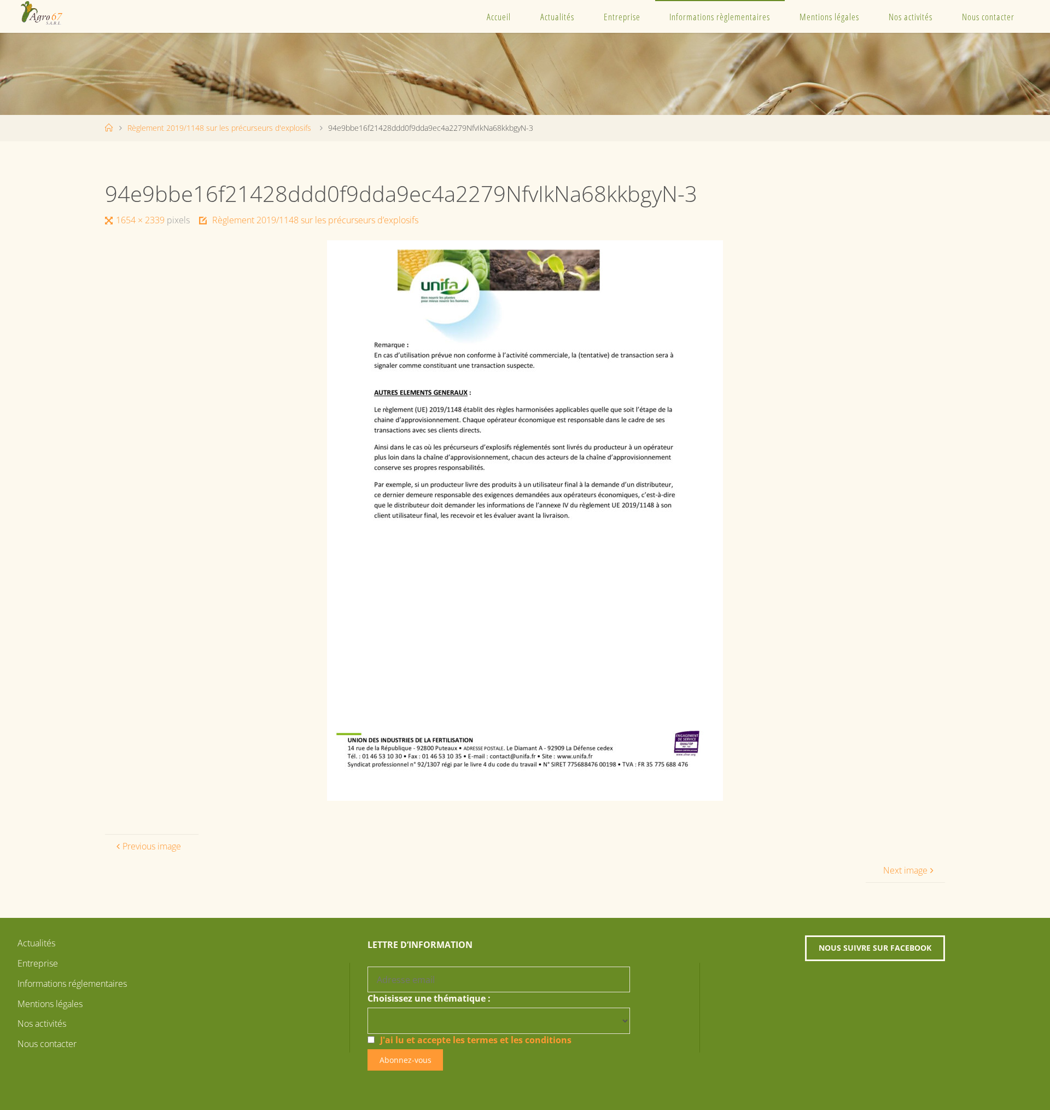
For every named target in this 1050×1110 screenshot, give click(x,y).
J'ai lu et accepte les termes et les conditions (475, 1040)
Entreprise (622, 16)
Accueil (499, 16)
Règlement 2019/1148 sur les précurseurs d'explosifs (219, 128)
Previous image (151, 846)
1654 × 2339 (141, 220)
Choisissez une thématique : (429, 998)
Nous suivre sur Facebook (875, 948)
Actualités (557, 16)
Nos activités (910, 16)
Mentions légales (829, 16)
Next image (905, 870)
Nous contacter (988, 16)
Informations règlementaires (719, 16)
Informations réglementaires (72, 984)
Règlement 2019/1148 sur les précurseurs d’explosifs (315, 220)
